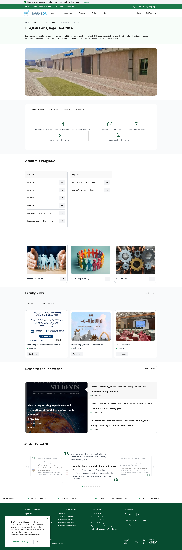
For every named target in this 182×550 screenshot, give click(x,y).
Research (82, 13)
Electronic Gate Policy (19, 541)
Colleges (95, 13)
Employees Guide (53, 109)
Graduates (59, 6)
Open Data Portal (96, 520)
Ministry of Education (98, 517)
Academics (69, 6)
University (54, 13)
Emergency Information (66, 523)
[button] (62, 182)
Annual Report (79, 109)
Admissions (68, 13)
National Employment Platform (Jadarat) (104, 529)
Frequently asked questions (67, 526)
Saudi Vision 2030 (97, 514)
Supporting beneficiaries (66, 517)
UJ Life (106, 13)
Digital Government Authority (100, 526)
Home (27, 22)
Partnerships (67, 109)
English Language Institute (70, 22)
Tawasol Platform (96, 523)
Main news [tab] (30, 303)
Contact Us (61, 514)
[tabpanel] (91, 334)
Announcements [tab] (53, 303)
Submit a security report (66, 520)
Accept (39, 542)
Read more (33, 354)
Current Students (45, 6)
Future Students (30, 6)
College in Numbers (37, 109)
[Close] (48, 518)
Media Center (150, 293)
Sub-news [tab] (41, 303)
